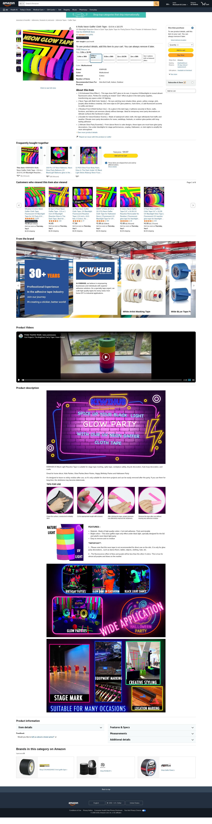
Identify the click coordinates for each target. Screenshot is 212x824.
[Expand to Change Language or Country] (169, 4)
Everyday (93, 10)
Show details (112, 167)
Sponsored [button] (19, 753)
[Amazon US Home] (73, 803)
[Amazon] (9, 4)
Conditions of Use (75, 810)
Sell (59, 10)
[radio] (18, 32)
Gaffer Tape (72, 20)
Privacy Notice (88, 810)
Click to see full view (48, 88)
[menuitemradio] (189, 380)
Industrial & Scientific (23, 20)
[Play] (18, 380)
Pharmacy (83, 10)
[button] (5, 9)
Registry (67, 10)
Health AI (14, 10)
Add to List (171, 91)
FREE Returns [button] (82, 49)
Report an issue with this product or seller (95, 137)
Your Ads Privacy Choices (132, 810)
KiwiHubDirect (182, 63)
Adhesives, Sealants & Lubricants (43, 20)
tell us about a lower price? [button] (43, 737)
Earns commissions (49, 335)
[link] (59, 155)
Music (74, 10)
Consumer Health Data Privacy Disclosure (108, 810)
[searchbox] (89, 3)
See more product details (87, 132)
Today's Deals (25, 10)
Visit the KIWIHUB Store (85, 32)
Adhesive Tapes (61, 20)
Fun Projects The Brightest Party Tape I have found (44, 337)
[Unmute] (193, 380)
